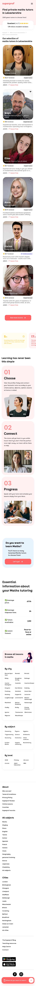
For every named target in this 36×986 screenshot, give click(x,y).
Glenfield (18, 691)
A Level (7, 763)
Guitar (4, 838)
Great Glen (27, 691)
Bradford (5, 917)
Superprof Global (8, 801)
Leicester (27, 694)
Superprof (4, 32)
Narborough (28, 702)
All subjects (6, 870)
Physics (17, 731)
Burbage (27, 678)
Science (17, 734)
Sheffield (5, 894)
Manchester (6, 904)
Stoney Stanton (27, 708)
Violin (4, 851)
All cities (5, 930)
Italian (4, 847)
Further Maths (7, 743)
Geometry (8, 737)
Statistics (18, 737)
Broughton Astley (18, 679)
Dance (4, 860)
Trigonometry (9, 734)
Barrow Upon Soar (9, 674)
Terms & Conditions (9, 794)
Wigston (7, 715)
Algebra (25, 731)
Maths (4, 822)
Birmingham (6, 885)
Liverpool (5, 891)
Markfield (8, 702)
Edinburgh (6, 898)
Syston (7, 712)
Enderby (27, 688)
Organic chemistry (18, 743)
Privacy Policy (7, 797)
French (4, 844)
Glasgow (5, 888)
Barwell (17, 673)
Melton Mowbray (18, 703)
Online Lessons (7, 804)
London (5, 881)
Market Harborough (28, 698)
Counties (5, 807)
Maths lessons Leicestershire (17, 32)
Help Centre (6, 946)
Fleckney (7, 691)
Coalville (18, 683)
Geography (6, 854)
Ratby (17, 707)
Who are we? (6, 791)
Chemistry (8, 731)
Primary (16, 760)
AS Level (26, 760)
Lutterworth (19, 697)
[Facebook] (15, 974)
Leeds (4, 901)
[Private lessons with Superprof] (8, 3)
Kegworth (18, 694)
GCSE (6, 760)
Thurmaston (19, 712)
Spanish (5, 841)
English (5, 831)
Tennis (4, 835)
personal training (8, 857)
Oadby (7, 707)
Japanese (5, 864)
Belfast (5, 914)
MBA (25, 763)
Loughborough (9, 697)
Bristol (4, 907)
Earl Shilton (18, 688)
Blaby (6, 678)
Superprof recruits (8, 810)
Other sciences (26, 738)
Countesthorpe (29, 683)
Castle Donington (8, 683)
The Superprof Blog (9, 940)
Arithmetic (26, 734)
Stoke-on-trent (7, 924)
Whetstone (28, 712)
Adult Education (17, 764)
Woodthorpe (19, 715)
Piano (4, 828)
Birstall (26, 673)
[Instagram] (21, 974)
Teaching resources (9, 943)
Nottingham (6, 920)
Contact (5, 950)
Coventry (5, 911)
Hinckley (7, 694)
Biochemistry (27, 742)
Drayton (7, 688)
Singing (5, 825)
